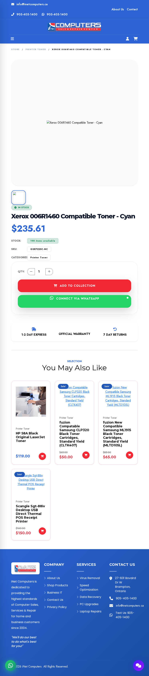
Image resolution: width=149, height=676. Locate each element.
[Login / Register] (127, 39)
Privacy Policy (57, 607)
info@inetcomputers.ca (32, 4)
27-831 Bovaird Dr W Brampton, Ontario (125, 584)
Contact (132, 9)
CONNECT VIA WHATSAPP (77, 298)
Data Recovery (90, 597)
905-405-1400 (27, 14)
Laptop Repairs (90, 611)
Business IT (54, 592)
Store (15, 49)
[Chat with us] (138, 665)
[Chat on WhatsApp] (10, 665)
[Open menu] (12, 39)
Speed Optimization (89, 587)
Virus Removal (90, 578)
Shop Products (57, 585)
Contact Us (55, 600)
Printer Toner (36, 49)
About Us (118, 9)
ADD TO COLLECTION (77, 286)
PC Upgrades (89, 604)
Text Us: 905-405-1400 (125, 615)
